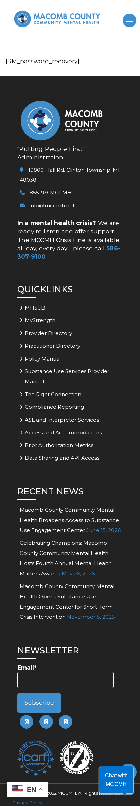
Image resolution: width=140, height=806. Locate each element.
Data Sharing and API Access (62, 458)
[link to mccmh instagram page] (65, 722)
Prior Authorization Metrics (59, 445)
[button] (116, 779)
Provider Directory (48, 333)
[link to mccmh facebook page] (26, 722)
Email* (27, 667)
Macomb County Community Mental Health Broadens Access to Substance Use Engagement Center (69, 520)
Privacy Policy (27, 802)
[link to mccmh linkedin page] (46, 722)
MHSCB (35, 307)
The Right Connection (53, 394)
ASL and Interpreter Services (62, 420)
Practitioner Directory (52, 346)
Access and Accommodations (63, 432)
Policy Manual (43, 358)
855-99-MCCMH (50, 192)
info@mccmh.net (52, 205)
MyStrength (40, 320)
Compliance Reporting (54, 407)
